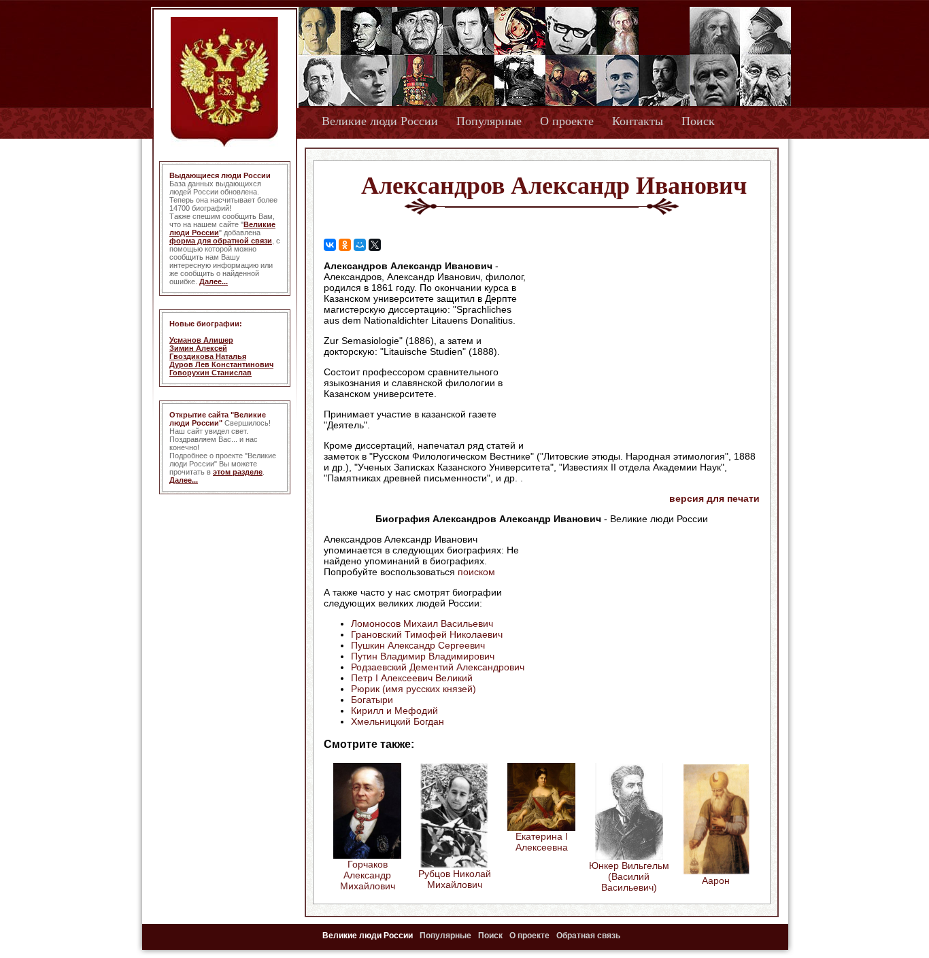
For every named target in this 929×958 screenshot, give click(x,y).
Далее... (213, 281)
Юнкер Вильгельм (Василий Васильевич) (629, 876)
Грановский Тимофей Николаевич (427, 634)
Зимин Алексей (198, 348)
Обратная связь (588, 935)
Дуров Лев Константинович (221, 364)
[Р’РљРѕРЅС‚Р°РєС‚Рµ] (330, 245)
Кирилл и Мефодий (394, 710)
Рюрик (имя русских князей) (413, 688)
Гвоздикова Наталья (207, 356)
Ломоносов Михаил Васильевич (422, 623)
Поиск (698, 121)
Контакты (637, 121)
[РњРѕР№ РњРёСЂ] (360, 245)
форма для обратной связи (220, 241)
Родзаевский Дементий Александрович (437, 667)
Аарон (716, 880)
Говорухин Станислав (210, 373)
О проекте (567, 121)
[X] (375, 245)
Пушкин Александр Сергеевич (418, 645)
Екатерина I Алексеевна (542, 842)
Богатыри (372, 699)
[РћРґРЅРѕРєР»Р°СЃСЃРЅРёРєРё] (345, 245)
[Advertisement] (644, 347)
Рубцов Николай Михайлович (454, 879)
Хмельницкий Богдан (397, 721)
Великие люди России (380, 121)
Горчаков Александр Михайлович (367, 875)
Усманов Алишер (201, 340)
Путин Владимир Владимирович (422, 656)
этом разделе (238, 472)
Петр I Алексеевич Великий (412, 677)
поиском (476, 571)
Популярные (489, 121)
